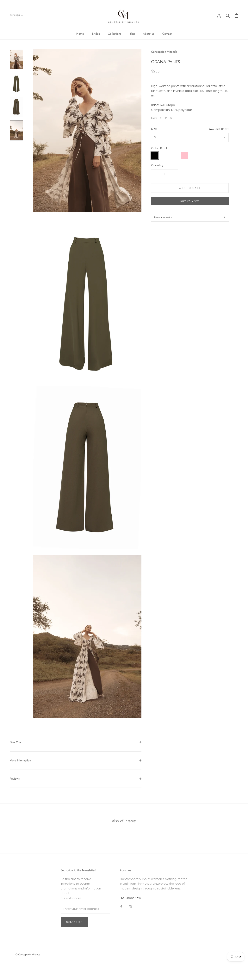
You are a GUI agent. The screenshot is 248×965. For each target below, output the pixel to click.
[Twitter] (166, 118)
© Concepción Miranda (28, 954)
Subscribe (74, 922)
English (15, 15)
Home (80, 34)
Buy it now (189, 201)
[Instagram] (130, 906)
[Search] (228, 15)
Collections (114, 34)
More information (163, 217)
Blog (132, 34)
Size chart (222, 129)
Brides (96, 34)
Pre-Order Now (130, 898)
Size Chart (16, 742)
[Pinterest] (171, 118)
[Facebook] (161, 118)
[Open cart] (236, 15)
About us (148, 34)
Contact (167, 34)
